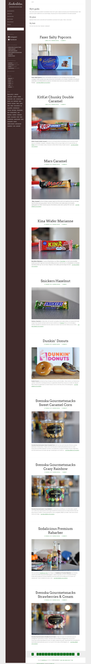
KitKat (33, 144)
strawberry (9, 126)
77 (52, 654)
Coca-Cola (9, 98)
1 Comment (64, 284)
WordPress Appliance (40, 663)
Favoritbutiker (10, 16)
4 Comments (64, 344)
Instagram (13, 37)
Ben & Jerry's (10, 94)
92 (73, 654)
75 (46, 654)
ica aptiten (9, 108)
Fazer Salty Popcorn (55, 37)
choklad (15, 96)
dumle (8, 101)
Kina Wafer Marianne (55, 221)
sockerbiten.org (44, 660)
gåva (8, 105)
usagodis (18, 126)
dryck (69, 660)
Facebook (13, 40)
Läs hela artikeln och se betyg (43, 82)
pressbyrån (10, 121)
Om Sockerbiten (10, 11)
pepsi (22, 119)
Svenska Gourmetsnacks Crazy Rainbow (55, 467)
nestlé (8, 117)
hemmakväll (17, 105)
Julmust (9, 110)
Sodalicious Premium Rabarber (55, 531)
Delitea (9, 66)
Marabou (9, 114)
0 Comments (64, 164)
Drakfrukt (10, 63)
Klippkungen (11, 64)
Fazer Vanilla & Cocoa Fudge (15, 52)
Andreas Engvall (55, 40)
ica (21, 105)
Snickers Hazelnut (55, 281)
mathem (14, 114)
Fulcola (9, 103)
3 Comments (63, 40)
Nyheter (10, 87)
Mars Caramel (55, 161)
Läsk (9, 85)
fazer (20, 101)
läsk (72, 660)
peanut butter (17, 119)
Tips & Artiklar (10, 21)
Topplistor (9, 13)
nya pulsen (13, 117)
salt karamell (18, 123)
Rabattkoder (10, 19)
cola (14, 98)
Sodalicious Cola (44, 573)
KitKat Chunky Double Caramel (55, 99)
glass (63, 660)
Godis (9, 83)
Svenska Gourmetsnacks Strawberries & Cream (55, 595)
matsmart (19, 114)
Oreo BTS (10, 54)
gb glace (14, 103)
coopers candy (19, 98)
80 (61, 654)
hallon (12, 105)
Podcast (9, 24)
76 (49, 654)
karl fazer (14, 110)
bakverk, (66, 660)
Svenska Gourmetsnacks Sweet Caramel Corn (55, 403)
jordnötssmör (16, 108)
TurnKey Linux (51, 663)
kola (8, 112)
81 (64, 654)
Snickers (62, 323)
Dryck (9, 80)
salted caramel (10, 123)
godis (61, 660)
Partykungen (11, 68)
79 (58, 654)
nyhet (18, 117)
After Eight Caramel (12, 50)
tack (14, 126)
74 (43, 654)
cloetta (19, 96)
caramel (16, 94)
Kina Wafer (62, 261)
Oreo (21, 117)
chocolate (9, 96)
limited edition (13, 112)
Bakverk (10, 78)
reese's (15, 121)
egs (12, 101)
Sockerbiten (15, 3)
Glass (9, 81)
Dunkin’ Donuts (55, 341)
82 (67, 654)
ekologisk (16, 101)
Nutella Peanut (11, 55)
